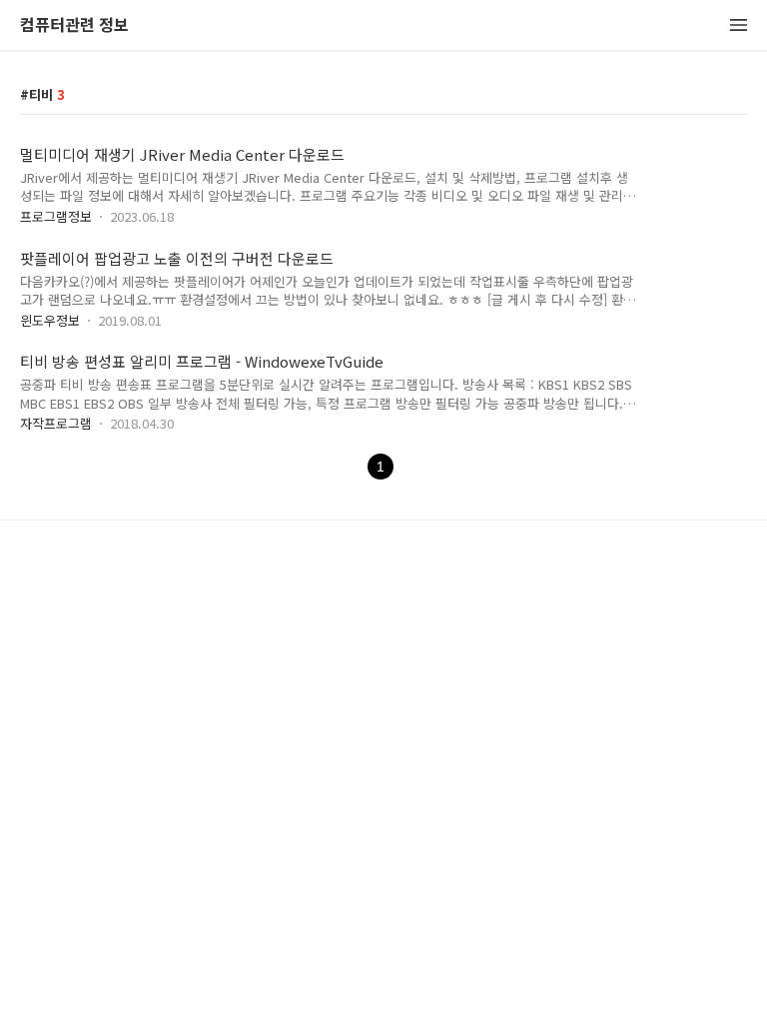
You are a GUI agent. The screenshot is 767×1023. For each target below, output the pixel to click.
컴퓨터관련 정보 (74, 25)
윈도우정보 (50, 320)
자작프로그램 (56, 423)
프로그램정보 (56, 216)
